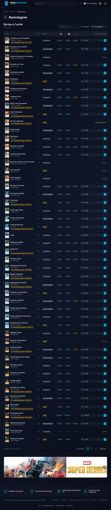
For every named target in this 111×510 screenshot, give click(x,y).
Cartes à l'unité (8, 11)
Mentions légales (48, 505)
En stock (86, 27)
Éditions (64, 500)
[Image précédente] (6, 467)
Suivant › (103, 449)
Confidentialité (60, 505)
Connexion (93, 3)
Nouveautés (56, 500)
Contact (93, 500)
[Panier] (100, 3)
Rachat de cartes (75, 500)
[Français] (85, 3)
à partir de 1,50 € (101, 122)
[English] (88, 3)
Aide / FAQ (69, 505)
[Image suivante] (105, 467)
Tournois (86, 500)
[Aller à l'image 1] (101, 458)
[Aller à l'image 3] (105, 458)
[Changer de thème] (81, 3)
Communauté (103, 500)
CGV (39, 505)
